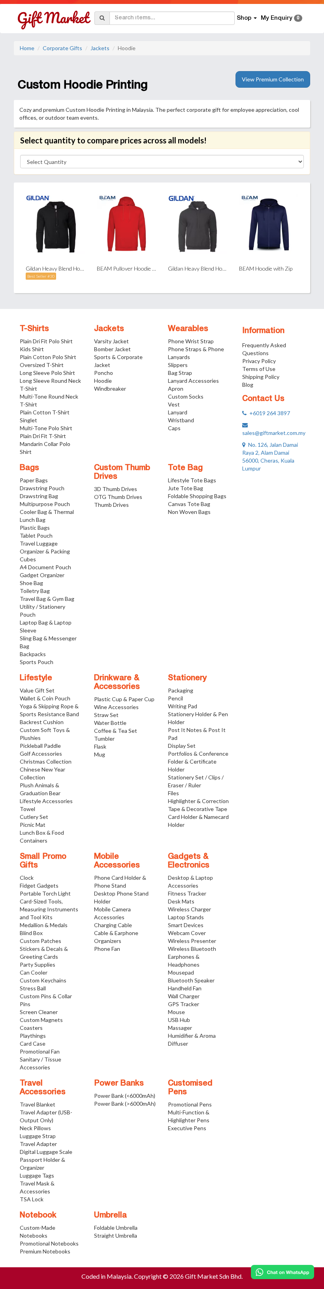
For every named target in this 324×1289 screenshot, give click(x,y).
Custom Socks (185, 396)
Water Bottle (110, 722)
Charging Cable (113, 925)
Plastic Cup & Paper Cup (124, 699)
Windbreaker (110, 388)
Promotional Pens (190, 1104)
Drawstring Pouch (42, 488)
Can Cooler (33, 972)
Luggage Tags (37, 1175)
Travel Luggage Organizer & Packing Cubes (45, 551)
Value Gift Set (37, 690)
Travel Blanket (37, 1104)
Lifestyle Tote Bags (192, 480)
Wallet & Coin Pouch (45, 698)
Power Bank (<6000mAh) (124, 1095)
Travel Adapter (38, 1143)
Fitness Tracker (187, 893)
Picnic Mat (32, 824)
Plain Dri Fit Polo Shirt (46, 341)
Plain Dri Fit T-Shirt (43, 436)
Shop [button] (245, 18)
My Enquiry (280, 18)
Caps (174, 428)
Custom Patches (40, 940)
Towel (27, 808)
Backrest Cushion (42, 722)
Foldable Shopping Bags (197, 496)
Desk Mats (181, 901)
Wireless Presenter (192, 940)
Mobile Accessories (117, 861)
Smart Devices (185, 925)
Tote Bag (185, 468)
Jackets (99, 48)
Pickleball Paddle (40, 745)
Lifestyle (36, 678)
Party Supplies (37, 964)
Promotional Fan (40, 1051)
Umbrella (110, 1215)
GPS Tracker (183, 1004)
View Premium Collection (273, 79)
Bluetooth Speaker (191, 980)
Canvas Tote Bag (189, 504)
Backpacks (33, 654)
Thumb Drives (111, 504)
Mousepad (181, 972)
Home (27, 48)
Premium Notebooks (45, 1251)
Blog (247, 384)
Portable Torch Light (45, 893)
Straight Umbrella (115, 1235)
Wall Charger (184, 996)
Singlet (28, 420)
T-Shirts (34, 329)
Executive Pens (187, 1128)
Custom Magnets (41, 1019)
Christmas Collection (46, 761)
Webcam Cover (187, 933)
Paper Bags (34, 480)
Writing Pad (182, 706)
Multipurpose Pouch (45, 504)
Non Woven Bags (189, 511)
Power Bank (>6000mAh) (125, 1103)
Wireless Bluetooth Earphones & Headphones (192, 956)
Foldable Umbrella (116, 1227)
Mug (99, 754)
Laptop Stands (186, 917)
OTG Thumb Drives (118, 496)
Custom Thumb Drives (122, 472)
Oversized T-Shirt (42, 364)
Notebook (38, 1215)
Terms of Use (258, 368)
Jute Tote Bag (185, 488)
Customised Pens (190, 1088)
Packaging (180, 690)
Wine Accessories (116, 707)
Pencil (175, 698)
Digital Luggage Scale (46, 1151)
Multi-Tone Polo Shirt (46, 428)
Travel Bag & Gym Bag (47, 598)
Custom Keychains (43, 980)
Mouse (176, 1012)
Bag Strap (180, 372)
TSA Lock (31, 1199)
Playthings (33, 1035)
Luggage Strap (38, 1136)
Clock (27, 877)
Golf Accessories (41, 753)
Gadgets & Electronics (188, 861)
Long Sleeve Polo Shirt (47, 372)
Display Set (182, 745)
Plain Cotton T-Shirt (45, 412)
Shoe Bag (31, 583)
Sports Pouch (36, 662)
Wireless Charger (189, 909)
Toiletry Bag (35, 590)
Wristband (181, 420)
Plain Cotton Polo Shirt (48, 357)
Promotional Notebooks (49, 1243)
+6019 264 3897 (268, 413)
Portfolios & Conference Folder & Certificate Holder (198, 761)
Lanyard (177, 412)
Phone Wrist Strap (191, 341)
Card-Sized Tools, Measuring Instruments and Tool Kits (49, 909)
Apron (175, 388)
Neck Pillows (35, 1128)
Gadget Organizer (42, 575)
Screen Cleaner (39, 1012)
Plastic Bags (35, 527)
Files (173, 793)
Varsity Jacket (111, 341)
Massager (180, 1027)
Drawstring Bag (39, 496)
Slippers (178, 364)
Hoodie (103, 380)
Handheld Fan (185, 988)
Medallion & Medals (44, 925)
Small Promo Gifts (43, 861)
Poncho (103, 372)
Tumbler (104, 738)
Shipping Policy (260, 376)
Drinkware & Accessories (117, 683)
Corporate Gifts (62, 48)
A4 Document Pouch (45, 567)
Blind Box (31, 933)
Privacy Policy (259, 361)
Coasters (31, 1027)
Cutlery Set (34, 816)
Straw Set (106, 714)
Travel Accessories (43, 1088)
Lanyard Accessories (193, 380)
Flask (100, 746)
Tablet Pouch (36, 535)
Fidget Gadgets (39, 885)
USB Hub (179, 1019)
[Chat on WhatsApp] (282, 1272)
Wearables (188, 329)
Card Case (32, 1043)
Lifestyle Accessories (46, 801)
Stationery (187, 678)
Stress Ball (33, 988)
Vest (174, 404)
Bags (29, 468)
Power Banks (119, 1083)
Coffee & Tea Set (115, 730)
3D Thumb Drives (115, 488)
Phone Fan (107, 948)
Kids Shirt (32, 349)
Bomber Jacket (112, 349)
